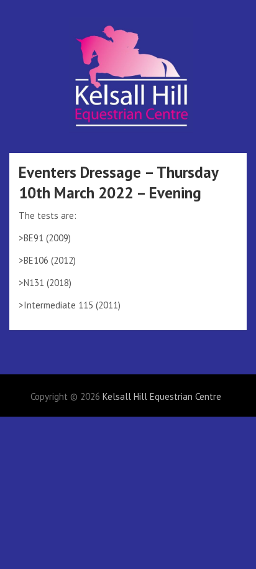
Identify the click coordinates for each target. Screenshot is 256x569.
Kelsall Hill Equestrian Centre (162, 396)
